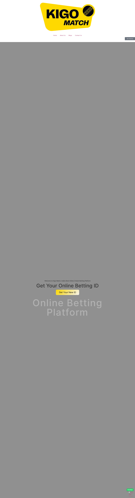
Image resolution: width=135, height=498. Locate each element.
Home (55, 35)
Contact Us (78, 35)
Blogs (70, 35)
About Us (62, 35)
